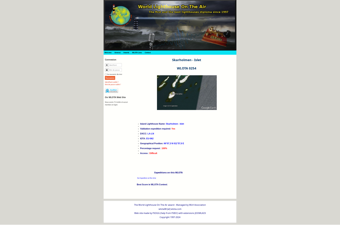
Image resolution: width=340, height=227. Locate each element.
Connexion (110, 78)
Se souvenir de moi (114, 74)
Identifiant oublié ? (111, 82)
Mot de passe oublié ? (113, 84)
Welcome (108, 53)
